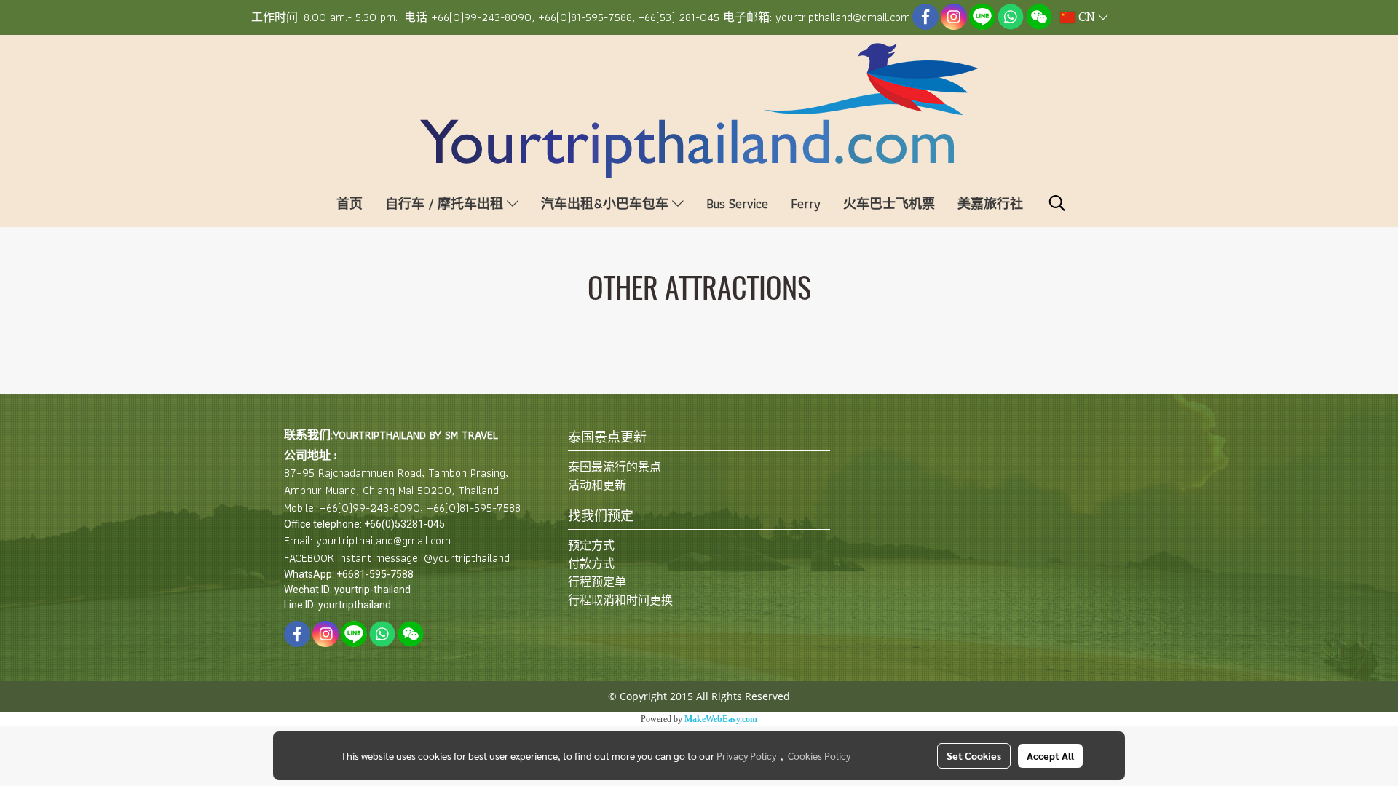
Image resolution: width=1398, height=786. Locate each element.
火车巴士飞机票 (889, 203)
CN (1086, 17)
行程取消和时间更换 (620, 600)
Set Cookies (974, 755)
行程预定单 (597, 582)
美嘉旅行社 (990, 203)
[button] (1057, 203)
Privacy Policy (746, 755)
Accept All (1050, 755)
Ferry (806, 203)
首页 (349, 203)
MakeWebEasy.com (720, 719)
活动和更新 (597, 485)
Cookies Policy (819, 755)
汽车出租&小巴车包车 (606, 203)
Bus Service (737, 203)
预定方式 (591, 545)
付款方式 (591, 564)
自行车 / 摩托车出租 (446, 203)
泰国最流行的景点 (614, 467)
